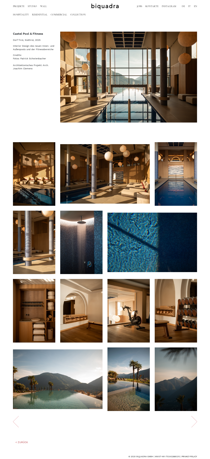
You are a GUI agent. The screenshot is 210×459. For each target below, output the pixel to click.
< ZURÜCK (21, 442)
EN (195, 6)
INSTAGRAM (169, 6)
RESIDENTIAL (39, 15)
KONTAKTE (151, 6)
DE (183, 6)
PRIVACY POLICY (189, 456)
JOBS (139, 6)
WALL (43, 6)
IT (189, 6)
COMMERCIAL (59, 15)
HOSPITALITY (21, 15)
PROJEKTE (18, 6)
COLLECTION (78, 15)
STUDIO (32, 6)
